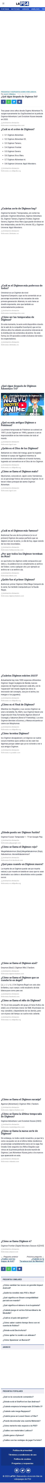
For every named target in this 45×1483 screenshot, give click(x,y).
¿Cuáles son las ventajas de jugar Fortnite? (22, 1440)
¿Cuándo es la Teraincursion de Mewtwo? (32, 1260)
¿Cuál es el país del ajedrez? (15, 1318)
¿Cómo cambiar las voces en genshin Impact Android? (23, 1286)
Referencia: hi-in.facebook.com (12, 860)
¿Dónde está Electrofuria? (15, 1330)
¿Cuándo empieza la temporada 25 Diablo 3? (22, 1406)
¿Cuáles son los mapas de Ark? (8, 1260)
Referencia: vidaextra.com (10, 1161)
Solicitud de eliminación (11, 123)
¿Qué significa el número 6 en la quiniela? (21, 1305)
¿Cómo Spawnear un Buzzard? (16, 1340)
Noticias (15, 9)
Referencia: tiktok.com (9, 576)
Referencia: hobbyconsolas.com (12, 550)
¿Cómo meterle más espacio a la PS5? (20, 1426)
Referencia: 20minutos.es (10, 233)
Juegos (25, 9)
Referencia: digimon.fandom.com (12, 596)
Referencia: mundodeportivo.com (12, 125)
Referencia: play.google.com (11, 843)
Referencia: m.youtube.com (10, 753)
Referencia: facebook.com (10, 996)
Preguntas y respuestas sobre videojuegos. (18, 92)
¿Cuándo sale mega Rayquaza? (17, 1411)
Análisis (35, 9)
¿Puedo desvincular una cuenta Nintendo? (22, 1421)
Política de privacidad (22, 1450)
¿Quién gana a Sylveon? (13, 1435)
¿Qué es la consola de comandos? (18, 1397)
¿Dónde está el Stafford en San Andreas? (21, 1402)
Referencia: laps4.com (8, 444)
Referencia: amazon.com (9, 1252)
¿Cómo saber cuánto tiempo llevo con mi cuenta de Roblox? (21, 1324)
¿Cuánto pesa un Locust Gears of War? (20, 1416)
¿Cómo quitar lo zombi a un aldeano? (19, 1335)
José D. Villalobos (9, 94)
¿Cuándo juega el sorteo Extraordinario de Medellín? (22, 1311)
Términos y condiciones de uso (23, 1455)
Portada (5, 9)
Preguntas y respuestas (22, 1463)
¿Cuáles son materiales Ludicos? (18, 1430)
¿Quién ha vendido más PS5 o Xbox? (19, 1293)
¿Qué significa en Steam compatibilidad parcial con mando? (20, 1299)
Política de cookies (22, 1459)
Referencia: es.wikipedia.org (11, 171)
